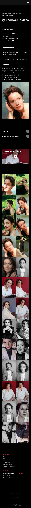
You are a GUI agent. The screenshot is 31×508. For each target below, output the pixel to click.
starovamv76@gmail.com (8, 477)
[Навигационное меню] (28, 2)
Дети (4, 460)
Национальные (6, 462)
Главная (4, 13)
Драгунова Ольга (7, 15)
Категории (11, 13)
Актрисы (18, 13)
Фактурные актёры (7, 464)
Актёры (5, 456)
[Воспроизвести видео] (15, 156)
